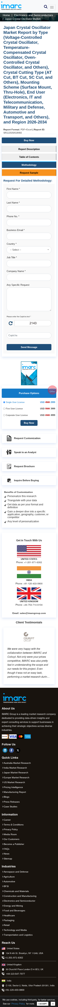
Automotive (9, 881)
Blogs (6, 797)
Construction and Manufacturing (20, 896)
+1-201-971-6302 (14, 957)
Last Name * (13, 202)
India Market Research (15, 767)
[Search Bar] (46, 6)
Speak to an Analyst (25, 452)
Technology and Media (15, 930)
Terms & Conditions (14, 824)
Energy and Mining (13, 905)
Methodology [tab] (29, 165)
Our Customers (11, 839)
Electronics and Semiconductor (19, 901)
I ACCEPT (43, 1004)
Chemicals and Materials (16, 891)
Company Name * (16, 271)
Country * (12, 243)
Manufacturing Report (15, 792)
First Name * (13, 189)
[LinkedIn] (5, 750)
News (6, 853)
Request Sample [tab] (29, 172)
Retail (7, 925)
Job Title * (12, 257)
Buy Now (29, 140)
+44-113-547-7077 (15, 974)
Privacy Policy (18, 1003)
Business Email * (16, 230)
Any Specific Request (18, 284)
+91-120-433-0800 (14, 990)
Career (7, 820)
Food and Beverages (14, 910)
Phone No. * (13, 216)
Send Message (29, 347)
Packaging (9, 920)
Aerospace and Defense (16, 871)
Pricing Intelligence (13, 787)
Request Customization (27, 438)
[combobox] (29, 249)
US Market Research (14, 782)
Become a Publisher (14, 844)
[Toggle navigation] (52, 7)
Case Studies (10, 806)
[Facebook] (11, 750)
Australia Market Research (17, 763)
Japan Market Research (16, 772)
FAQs (6, 849)
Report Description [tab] (29, 149)
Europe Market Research (16, 777)
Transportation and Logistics (18, 935)
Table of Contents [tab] (29, 157)
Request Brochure (24, 466)
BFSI (6, 886)
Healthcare (9, 915)
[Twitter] (17, 750)
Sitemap (8, 858)
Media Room (10, 834)
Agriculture (9, 876)
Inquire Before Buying (26, 480)
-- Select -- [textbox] (15, 249)
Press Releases (12, 801)
